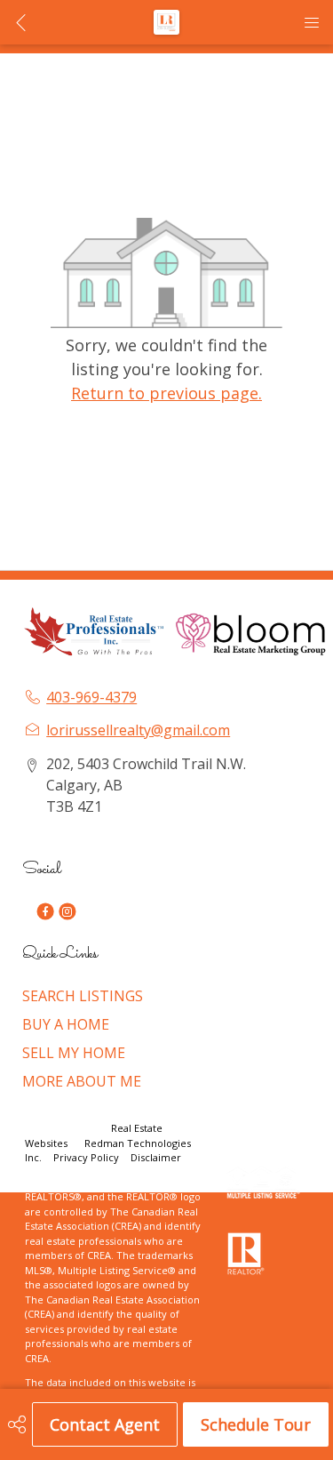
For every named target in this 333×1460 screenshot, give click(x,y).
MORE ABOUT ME (81, 1081)
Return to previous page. (166, 393)
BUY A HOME (65, 1024)
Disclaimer (156, 1157)
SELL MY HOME (73, 1053)
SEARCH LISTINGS (82, 996)
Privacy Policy (86, 1157)
